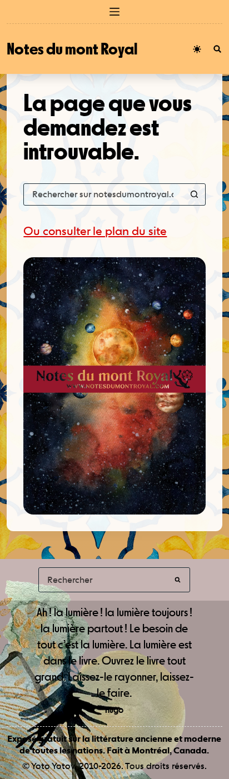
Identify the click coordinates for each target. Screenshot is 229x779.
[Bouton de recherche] (194, 194)
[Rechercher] (217, 49)
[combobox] (103, 194)
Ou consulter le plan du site (95, 231)
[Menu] (114, 12)
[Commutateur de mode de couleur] (197, 49)
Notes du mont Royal (72, 48)
